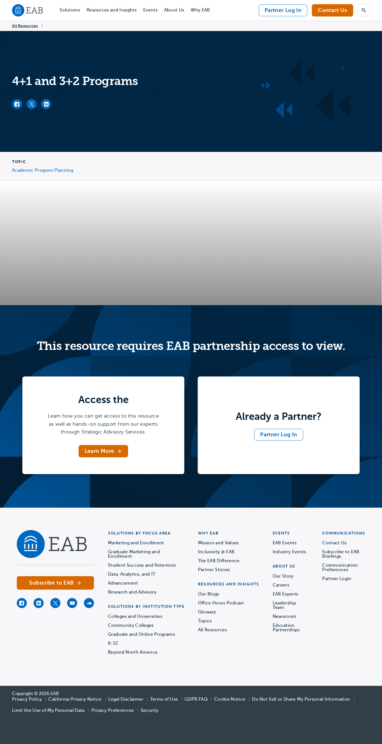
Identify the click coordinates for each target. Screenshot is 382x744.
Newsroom (284, 616)
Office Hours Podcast (221, 603)
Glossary (207, 611)
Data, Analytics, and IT (131, 574)
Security (150, 710)
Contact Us (332, 10)
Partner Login (336, 578)
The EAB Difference (219, 560)
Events (150, 10)
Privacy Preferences (112, 710)
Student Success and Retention (142, 565)
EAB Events (284, 542)
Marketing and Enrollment (136, 542)
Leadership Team (284, 605)
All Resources (25, 25)
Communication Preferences (340, 567)
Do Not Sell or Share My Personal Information (301, 699)
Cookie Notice (229, 699)
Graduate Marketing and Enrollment (134, 554)
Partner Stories (214, 569)
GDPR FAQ (196, 699)
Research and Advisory (132, 592)
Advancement (123, 583)
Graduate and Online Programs (141, 634)
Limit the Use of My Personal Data (48, 710)
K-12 (113, 643)
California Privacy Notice (75, 699)
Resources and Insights (111, 10)
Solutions (70, 10)
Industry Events (289, 551)
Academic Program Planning (42, 170)
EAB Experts (285, 594)
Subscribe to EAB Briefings (340, 554)
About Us (174, 10)
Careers (281, 585)
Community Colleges (131, 625)
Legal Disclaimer (125, 699)
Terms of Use (164, 699)
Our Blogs (208, 594)
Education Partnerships (286, 627)
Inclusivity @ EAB (216, 551)
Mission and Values (218, 542)
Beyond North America (132, 652)
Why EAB (200, 10)
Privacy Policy (27, 699)
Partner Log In (283, 10)
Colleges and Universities (135, 616)
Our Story (283, 576)
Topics (205, 620)
